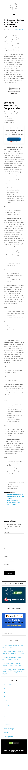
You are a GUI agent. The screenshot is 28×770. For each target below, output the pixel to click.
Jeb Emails (14, 6)
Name (6, 549)
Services (6, 721)
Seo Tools (7, 717)
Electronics (13, 511)
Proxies (6, 713)
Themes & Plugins (9, 729)
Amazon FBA (8, 685)
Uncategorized (8, 736)
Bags (5, 689)
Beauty (6, 693)
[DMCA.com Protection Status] (14, 743)
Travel (6, 732)
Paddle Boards (8, 709)
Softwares (7, 725)
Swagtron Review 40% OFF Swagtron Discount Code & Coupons (15, 496)
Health (6, 701)
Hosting (6, 705)
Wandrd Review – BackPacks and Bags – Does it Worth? (14, 502)
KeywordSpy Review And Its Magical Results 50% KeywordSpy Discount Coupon (14, 672)
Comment (7, 532)
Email (6, 556)
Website (6, 564)
